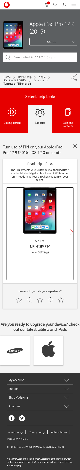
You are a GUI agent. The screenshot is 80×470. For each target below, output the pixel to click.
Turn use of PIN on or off (17, 83)
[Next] (71, 232)
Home (7, 77)
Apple (42, 77)
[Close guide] (75, 146)
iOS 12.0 (51, 42)
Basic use (39, 80)
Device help (25, 77)
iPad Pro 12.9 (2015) (15, 80)
